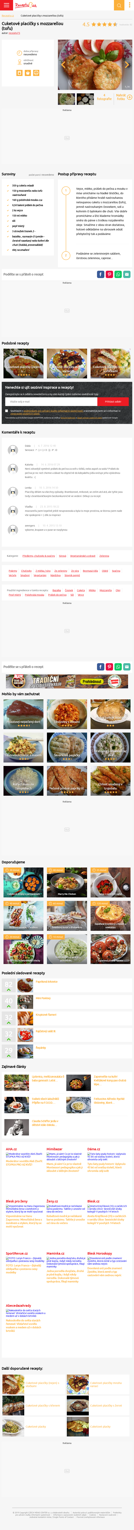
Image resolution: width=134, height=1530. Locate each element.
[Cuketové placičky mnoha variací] (78, 1384)
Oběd (105, 570)
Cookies (92, 1515)
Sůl (72, 594)
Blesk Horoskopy (99, 1253)
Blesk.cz (93, 1201)
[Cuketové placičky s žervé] (78, 1405)
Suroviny (8, 174)
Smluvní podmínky (68, 418)
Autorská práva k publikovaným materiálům (91, 1512)
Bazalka (57, 590)
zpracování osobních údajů (25, 413)
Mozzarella (106, 590)
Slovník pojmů (72, 575)
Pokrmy (13, 570)
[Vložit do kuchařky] (19, 73)
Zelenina (104, 556)
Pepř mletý (15, 594)
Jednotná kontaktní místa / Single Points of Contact (51, 1517)
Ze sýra (75, 570)
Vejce (81, 594)
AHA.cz (11, 1149)
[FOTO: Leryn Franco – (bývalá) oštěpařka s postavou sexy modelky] (26, 1259)
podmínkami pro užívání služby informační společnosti (54, 410)
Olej (118, 590)
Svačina (116, 570)
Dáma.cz (93, 1149)
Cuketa (81, 590)
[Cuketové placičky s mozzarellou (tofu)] (95, 89)
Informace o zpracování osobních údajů (69, 1515)
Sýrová (62, 556)
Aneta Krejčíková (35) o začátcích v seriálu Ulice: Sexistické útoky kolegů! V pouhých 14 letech (106, 1219)
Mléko (92, 590)
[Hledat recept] (119, 5)
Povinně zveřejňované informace (91, 1517)
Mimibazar (54, 1149)
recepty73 (14, 33)
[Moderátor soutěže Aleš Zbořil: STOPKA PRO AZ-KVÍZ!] (26, 1154)
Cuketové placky (36, 1426)
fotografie (104, 97)
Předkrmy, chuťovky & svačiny (39, 556)
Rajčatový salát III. (46, 1031)
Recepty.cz (8, 15)
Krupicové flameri (46, 1014)
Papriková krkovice (46, 981)
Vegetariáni (40, 575)
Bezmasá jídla (90, 570)
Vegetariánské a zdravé (82, 556)
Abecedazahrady (18, 1305)
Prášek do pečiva (57, 594)
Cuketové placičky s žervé (106, 1405)
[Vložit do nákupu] (28, 73)
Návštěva (55, 575)
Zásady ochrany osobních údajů (89, 418)
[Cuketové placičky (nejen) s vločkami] (13, 1384)
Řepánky (41, 1047)
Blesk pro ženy (16, 1201)
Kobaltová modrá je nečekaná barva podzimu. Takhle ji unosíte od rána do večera (66, 1219)
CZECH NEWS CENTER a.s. (39, 1512)
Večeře (12, 575)
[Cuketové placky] (13, 1426)
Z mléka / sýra (43, 570)
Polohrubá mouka (34, 594)
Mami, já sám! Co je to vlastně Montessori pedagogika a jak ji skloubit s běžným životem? (65, 1167)
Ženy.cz (52, 1201)
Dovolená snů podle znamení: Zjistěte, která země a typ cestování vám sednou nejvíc (104, 1272)
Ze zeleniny (60, 570)
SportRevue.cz (17, 1253)
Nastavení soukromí (107, 1515)
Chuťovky (26, 570)
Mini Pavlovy (43, 998)
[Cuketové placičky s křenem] (13, 1405)
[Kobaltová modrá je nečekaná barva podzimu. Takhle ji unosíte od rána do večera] (66, 1208)
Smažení (25, 575)
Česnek (69, 590)
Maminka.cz (55, 1253)
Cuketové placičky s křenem (43, 1405)
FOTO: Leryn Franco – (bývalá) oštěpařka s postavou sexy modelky (23, 1269)
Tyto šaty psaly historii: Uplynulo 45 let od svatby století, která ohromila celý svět (106, 1167)
